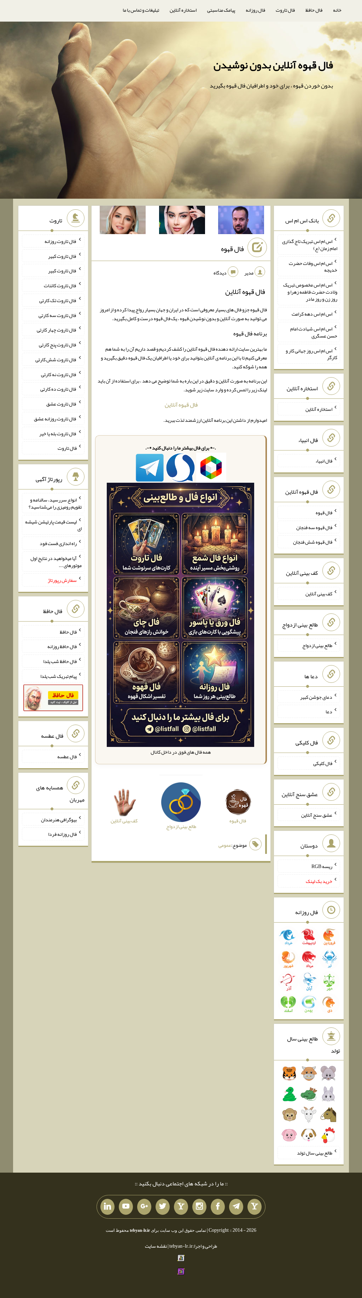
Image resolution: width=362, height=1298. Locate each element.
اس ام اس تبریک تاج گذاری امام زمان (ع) (309, 244)
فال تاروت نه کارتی (59, 374)
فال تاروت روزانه (61, 241)
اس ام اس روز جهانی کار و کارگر (311, 353)
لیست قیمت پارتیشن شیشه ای (53, 524)
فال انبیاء (323, 461)
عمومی (224, 845)
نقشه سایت (156, 1246)
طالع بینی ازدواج (317, 645)
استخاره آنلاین (183, 10)
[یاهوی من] (254, 1207)
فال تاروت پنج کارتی (58, 345)
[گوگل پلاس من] (144, 1207)
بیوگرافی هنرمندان (59, 819)
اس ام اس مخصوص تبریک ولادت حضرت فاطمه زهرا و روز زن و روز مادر (310, 292)
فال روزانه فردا (62, 834)
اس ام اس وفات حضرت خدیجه (313, 266)
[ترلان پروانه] (182, 221)
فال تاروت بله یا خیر (58, 433)
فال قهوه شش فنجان (312, 542)
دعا (329, 711)
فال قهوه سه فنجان (314, 527)
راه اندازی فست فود (58, 543)
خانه (337, 10)
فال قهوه (232, 249)
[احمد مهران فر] (241, 221)
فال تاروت (285, 10)
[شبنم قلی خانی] (123, 221)
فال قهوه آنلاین (181, 404)
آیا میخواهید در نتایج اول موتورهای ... (56, 561)
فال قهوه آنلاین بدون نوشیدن (273, 64)
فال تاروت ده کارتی (58, 389)
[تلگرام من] (236, 1207)
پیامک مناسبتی (221, 10)
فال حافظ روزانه (62, 646)
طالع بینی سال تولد (314, 1153)
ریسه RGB (321, 866)
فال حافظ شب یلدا (60, 661)
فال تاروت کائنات (60, 285)
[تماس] (181, 1207)
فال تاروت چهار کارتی (57, 330)
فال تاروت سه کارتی (58, 315)
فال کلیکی (322, 763)
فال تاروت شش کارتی (56, 359)
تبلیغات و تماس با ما (141, 10)
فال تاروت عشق (61, 404)
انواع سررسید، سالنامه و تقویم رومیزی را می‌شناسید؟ (55, 503)
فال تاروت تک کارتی (58, 300)
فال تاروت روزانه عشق (55, 419)
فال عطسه (67, 756)
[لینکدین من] (107, 1207)
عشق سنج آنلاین (316, 815)
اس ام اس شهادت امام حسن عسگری (313, 332)
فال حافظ (313, 10)
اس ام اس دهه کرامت (312, 314)
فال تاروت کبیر (62, 256)
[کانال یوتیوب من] (126, 1207)
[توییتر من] (163, 1207)
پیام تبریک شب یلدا (58, 676)
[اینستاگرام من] (199, 1207)
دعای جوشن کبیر (316, 697)
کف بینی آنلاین (318, 594)
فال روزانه (255, 10)
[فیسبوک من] (218, 1207)
